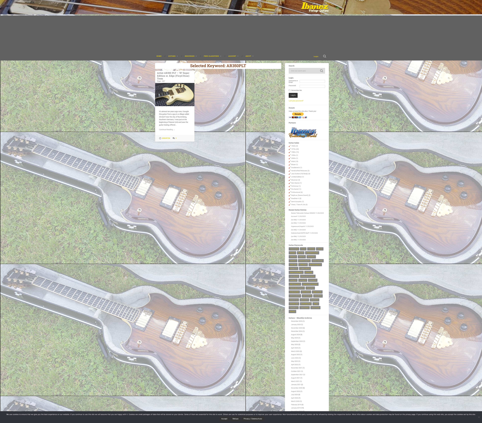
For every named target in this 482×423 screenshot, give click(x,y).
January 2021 (296, 384)
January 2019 (296, 408)
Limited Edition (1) (297, 177)
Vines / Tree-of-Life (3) (299, 204)
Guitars (172, 56)
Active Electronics (312, 252)
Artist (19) (294, 161)
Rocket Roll (306, 292)
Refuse (235, 419)
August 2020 (295, 391)
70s (303, 249)
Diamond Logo (304, 260)
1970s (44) (295, 149)
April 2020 (294, 398)
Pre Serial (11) (296, 189)
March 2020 (295, 401)
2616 (292, 252)
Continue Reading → (167, 130)
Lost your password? (296, 101)
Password (292, 85)
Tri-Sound (315, 307)
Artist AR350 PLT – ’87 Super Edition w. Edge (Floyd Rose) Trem (173, 76)
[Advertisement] (241, 33)
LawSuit (293, 280)
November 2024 (296, 331)
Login (316, 56)
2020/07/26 (166, 138)
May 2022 (294, 361)
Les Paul (303, 280)
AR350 (293, 256)
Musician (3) (295, 180)
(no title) (294, 220)
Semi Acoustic (295, 295)
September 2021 (297, 375)
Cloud (293, 260)
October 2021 (296, 371)
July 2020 (294, 395)
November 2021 (296, 368)
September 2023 (297, 341)
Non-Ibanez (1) (296, 183)
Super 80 (304, 299)
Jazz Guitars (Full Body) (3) (300, 174)
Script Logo (317, 292)
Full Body (303, 264)
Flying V (293, 264)
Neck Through (295, 284)
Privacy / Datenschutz (253, 419)
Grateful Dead (305, 268)
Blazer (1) (294, 164)
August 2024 (295, 335)
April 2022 (294, 365)
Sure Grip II (294, 303)
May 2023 (294, 344)
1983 (319, 249)
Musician (312, 280)
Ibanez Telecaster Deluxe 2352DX (303, 213)
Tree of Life (304, 307)
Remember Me (296, 90)
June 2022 (294, 358)
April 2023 (294, 348)
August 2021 (295, 378)
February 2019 (296, 405)
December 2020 (296, 388)
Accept (224, 419)
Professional (294, 292)
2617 (300, 252)
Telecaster (293, 307)
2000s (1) (294, 158)
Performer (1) (296, 186)
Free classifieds (211, 56)
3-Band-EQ (294, 249)
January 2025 (296, 324)
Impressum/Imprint (298, 226)
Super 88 (314, 299)
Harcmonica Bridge (296, 272)
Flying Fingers (317, 260)
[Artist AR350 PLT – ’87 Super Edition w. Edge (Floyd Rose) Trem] (175, 94)
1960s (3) (294, 146)
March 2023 (295, 351)
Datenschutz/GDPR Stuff (300, 233)
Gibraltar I (293, 268)
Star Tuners (307, 295)
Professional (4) (297, 192)
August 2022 (295, 354)
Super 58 (318, 295)
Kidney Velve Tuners (307, 276)
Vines (292, 311)
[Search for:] (307, 71)
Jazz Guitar (294, 276)
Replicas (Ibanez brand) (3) (300, 195)
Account (294, 216)
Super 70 (294, 299)
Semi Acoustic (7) (297, 201)
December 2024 (296, 328)
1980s (311, 249)
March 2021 (295, 381)
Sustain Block (305, 303)
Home (159, 56)
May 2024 (294, 338)
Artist (302, 256)
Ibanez (309, 272)
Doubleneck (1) (296, 167)
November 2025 (296, 321)
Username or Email (293, 81)
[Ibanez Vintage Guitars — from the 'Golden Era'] (314, 7)
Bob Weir (311, 256)
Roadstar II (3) (296, 198)
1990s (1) (294, 155)
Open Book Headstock (310, 284)
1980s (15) (295, 152)
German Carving (315, 264)
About (248, 56)
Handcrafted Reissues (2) (300, 171)
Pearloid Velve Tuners (297, 288)
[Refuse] (479, 417)
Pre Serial (310, 288)
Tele (316, 303)
